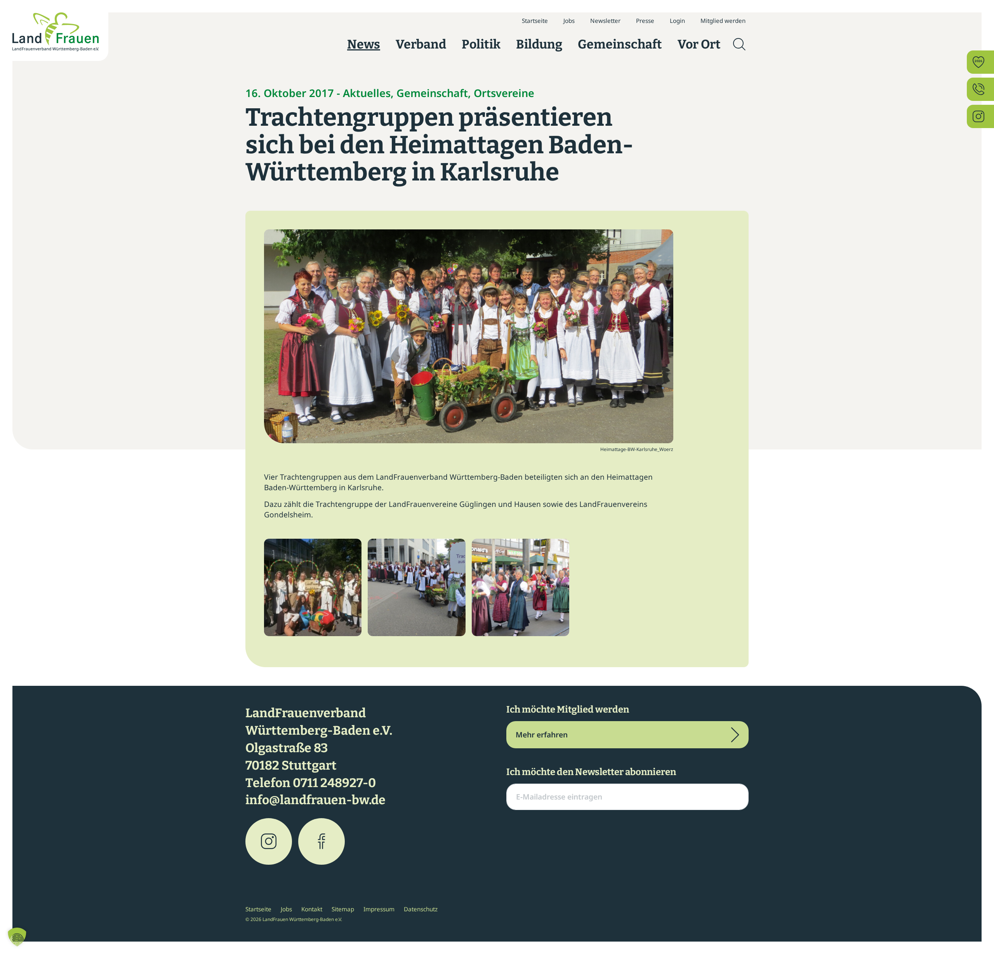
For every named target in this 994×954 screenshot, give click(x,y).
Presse (645, 20)
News (363, 44)
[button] (17, 937)
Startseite (535, 20)
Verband (421, 44)
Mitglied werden (723, 20)
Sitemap (343, 909)
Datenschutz (421, 909)
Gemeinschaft (620, 44)
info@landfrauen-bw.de (315, 800)
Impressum (378, 909)
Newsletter (605, 20)
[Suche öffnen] (739, 44)
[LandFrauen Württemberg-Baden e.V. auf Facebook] (321, 841)
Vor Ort (699, 44)
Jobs (569, 20)
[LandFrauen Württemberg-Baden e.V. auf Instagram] (268, 841)
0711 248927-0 (334, 782)
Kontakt (311, 909)
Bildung (539, 44)
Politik (481, 44)
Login (677, 20)
